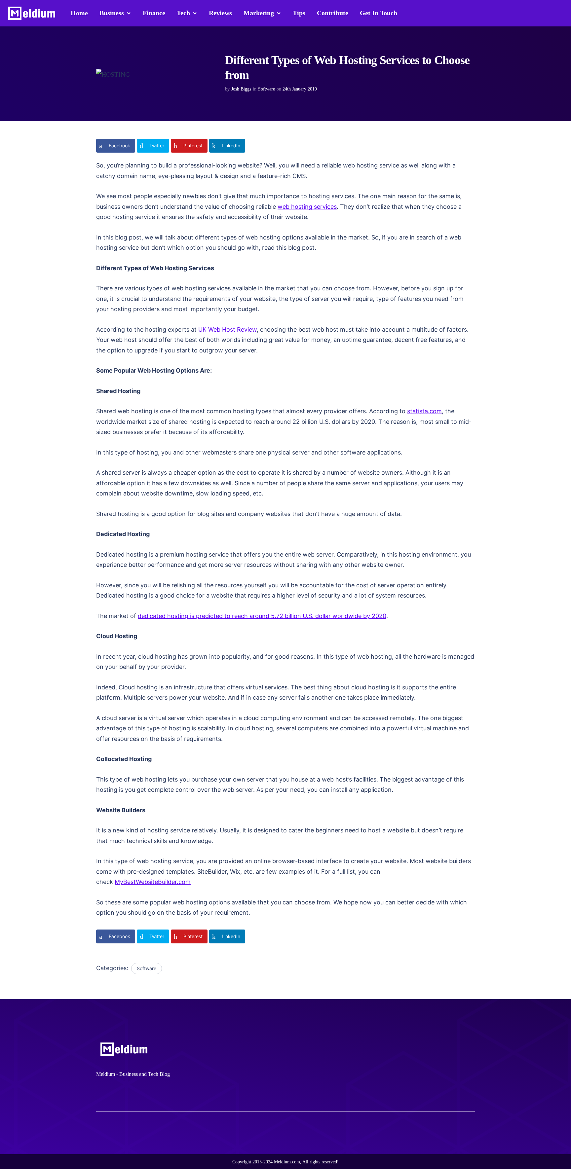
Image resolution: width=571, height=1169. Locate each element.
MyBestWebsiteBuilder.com (153, 881)
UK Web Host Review (227, 329)
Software (266, 89)
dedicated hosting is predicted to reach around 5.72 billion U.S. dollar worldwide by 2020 (262, 615)
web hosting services (307, 206)
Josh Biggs (241, 89)
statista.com (424, 411)
